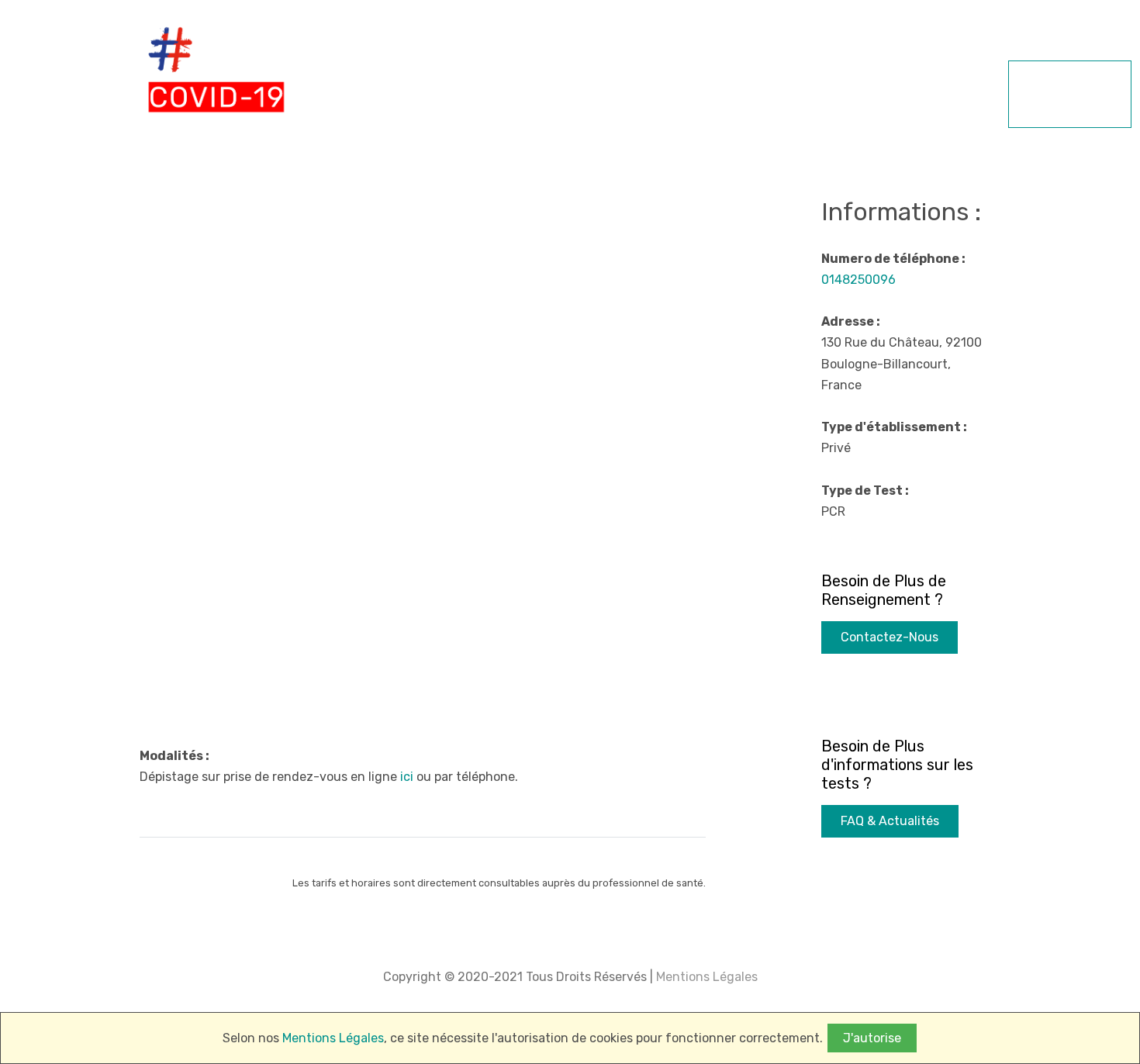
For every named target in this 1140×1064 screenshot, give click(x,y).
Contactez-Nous (889, 637)
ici (406, 776)
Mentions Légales (705, 976)
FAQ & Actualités (890, 821)
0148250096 (858, 279)
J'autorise (872, 1038)
